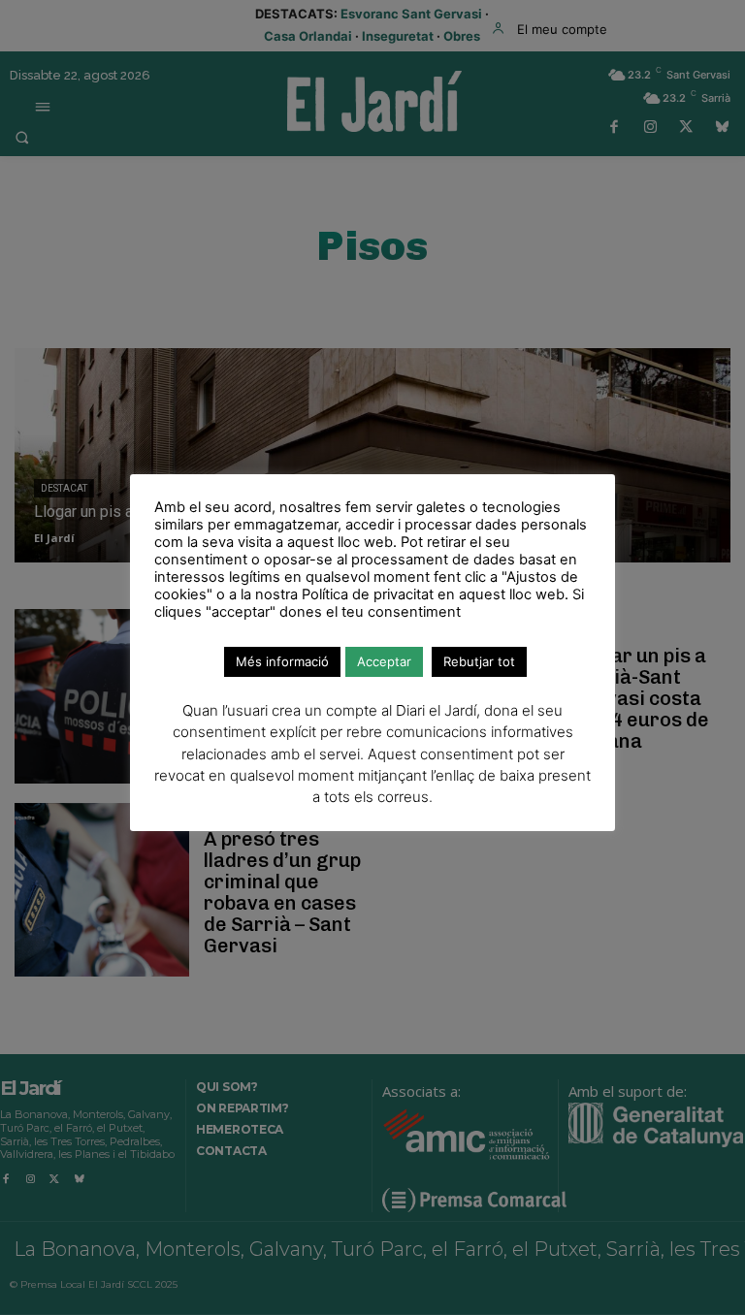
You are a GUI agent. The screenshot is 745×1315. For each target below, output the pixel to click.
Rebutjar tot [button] (479, 661)
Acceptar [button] (384, 661)
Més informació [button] (282, 661)
